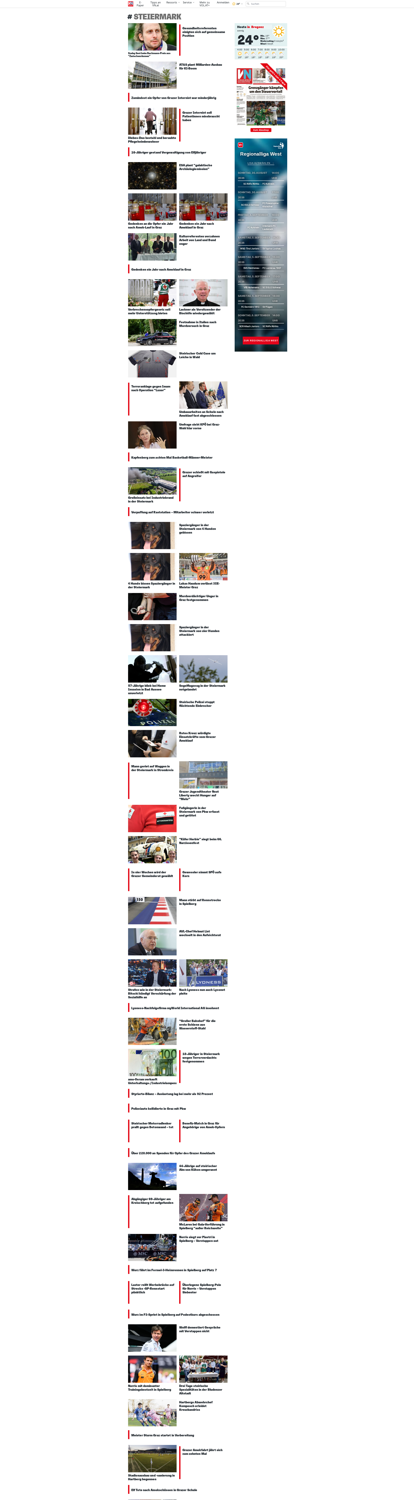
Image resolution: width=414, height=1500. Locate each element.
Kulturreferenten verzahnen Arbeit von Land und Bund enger (199, 240)
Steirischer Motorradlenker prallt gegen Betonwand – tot (152, 1125)
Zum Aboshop (261, 129)
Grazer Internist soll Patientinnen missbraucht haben (201, 116)
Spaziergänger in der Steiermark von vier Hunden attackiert (199, 631)
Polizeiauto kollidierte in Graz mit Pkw (158, 1109)
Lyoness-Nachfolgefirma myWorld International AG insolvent (175, 1008)
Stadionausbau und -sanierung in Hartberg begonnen (151, 1477)
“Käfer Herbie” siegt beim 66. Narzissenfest (200, 841)
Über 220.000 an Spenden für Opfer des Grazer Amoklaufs (173, 1153)
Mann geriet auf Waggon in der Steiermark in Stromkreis (152, 768)
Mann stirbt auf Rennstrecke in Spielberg (200, 902)
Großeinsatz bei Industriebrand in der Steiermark (151, 499)
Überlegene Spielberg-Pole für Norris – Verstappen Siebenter (201, 1288)
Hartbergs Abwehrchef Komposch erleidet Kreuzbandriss (196, 1406)
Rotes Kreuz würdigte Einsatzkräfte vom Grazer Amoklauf (197, 736)
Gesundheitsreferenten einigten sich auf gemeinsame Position (203, 32)
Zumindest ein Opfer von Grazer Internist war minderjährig (173, 98)
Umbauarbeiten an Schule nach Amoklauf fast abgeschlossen (201, 413)
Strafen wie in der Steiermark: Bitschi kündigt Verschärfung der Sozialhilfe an (152, 993)
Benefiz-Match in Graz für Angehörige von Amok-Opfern (203, 1125)
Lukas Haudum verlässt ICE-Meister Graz (199, 585)
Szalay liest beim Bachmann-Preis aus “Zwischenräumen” (149, 55)
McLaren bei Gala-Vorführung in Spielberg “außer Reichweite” (202, 1226)
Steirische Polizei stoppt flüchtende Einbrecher (197, 704)
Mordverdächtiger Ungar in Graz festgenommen (198, 598)
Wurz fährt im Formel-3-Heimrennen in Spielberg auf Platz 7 (174, 1270)
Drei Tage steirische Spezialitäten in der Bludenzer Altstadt (200, 1389)
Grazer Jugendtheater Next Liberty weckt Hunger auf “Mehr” (199, 795)
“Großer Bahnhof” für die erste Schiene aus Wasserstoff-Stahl (197, 1024)
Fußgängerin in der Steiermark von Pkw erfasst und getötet (199, 811)
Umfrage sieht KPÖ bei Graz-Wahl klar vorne (199, 426)
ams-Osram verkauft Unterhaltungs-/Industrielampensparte (156, 1081)
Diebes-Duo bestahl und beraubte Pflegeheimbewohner (152, 139)
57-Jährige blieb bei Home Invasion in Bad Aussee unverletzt (147, 689)
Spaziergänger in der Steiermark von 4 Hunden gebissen (197, 528)
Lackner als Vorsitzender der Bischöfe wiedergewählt (200, 311)
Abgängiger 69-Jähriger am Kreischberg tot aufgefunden (152, 1201)
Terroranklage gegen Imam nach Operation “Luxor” (150, 388)
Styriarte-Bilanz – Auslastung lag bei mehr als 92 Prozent (172, 1094)
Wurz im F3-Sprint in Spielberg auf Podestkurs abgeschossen (175, 1315)
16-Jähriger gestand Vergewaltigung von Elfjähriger (168, 152)
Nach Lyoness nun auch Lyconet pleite (202, 991)
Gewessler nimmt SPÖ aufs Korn (201, 874)
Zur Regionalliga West (261, 340)
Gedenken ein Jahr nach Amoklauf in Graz (196, 225)
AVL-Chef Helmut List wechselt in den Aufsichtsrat (200, 933)
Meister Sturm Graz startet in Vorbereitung (162, 1435)
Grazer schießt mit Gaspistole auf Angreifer (203, 474)
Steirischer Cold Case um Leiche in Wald (197, 355)
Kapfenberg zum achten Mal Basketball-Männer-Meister (171, 457)
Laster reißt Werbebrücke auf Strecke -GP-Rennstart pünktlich (152, 1288)
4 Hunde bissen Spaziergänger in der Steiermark (151, 585)
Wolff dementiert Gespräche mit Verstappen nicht (200, 1329)
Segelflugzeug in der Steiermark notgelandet (202, 687)
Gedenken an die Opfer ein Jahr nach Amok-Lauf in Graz (150, 225)
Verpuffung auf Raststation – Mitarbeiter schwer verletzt (172, 512)
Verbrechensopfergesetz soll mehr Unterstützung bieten (149, 311)
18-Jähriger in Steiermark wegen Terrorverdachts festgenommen (201, 1057)
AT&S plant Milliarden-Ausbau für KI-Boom (200, 66)
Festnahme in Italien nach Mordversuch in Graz (198, 324)
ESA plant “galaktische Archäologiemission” (195, 167)
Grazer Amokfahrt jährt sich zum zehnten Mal (202, 1452)
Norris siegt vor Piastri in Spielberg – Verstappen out (198, 1239)
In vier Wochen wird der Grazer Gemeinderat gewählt (152, 874)
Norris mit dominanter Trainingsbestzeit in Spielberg (149, 1388)
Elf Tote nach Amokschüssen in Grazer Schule (164, 1490)
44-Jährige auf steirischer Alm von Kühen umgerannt (198, 1168)
